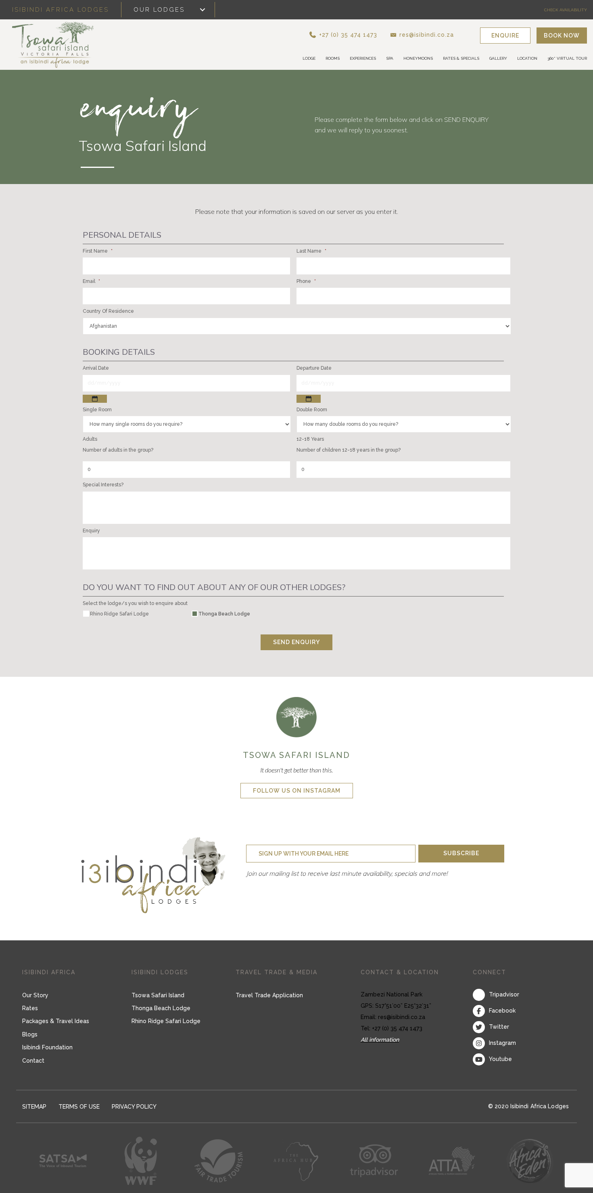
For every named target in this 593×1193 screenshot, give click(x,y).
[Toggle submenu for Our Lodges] (202, 10)
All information (380, 1040)
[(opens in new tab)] (296, 718)
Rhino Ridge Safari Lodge (119, 615)
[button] (357, 35)
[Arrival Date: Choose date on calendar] (95, 400)
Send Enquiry (296, 643)
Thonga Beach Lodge (224, 615)
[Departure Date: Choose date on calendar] (308, 400)
